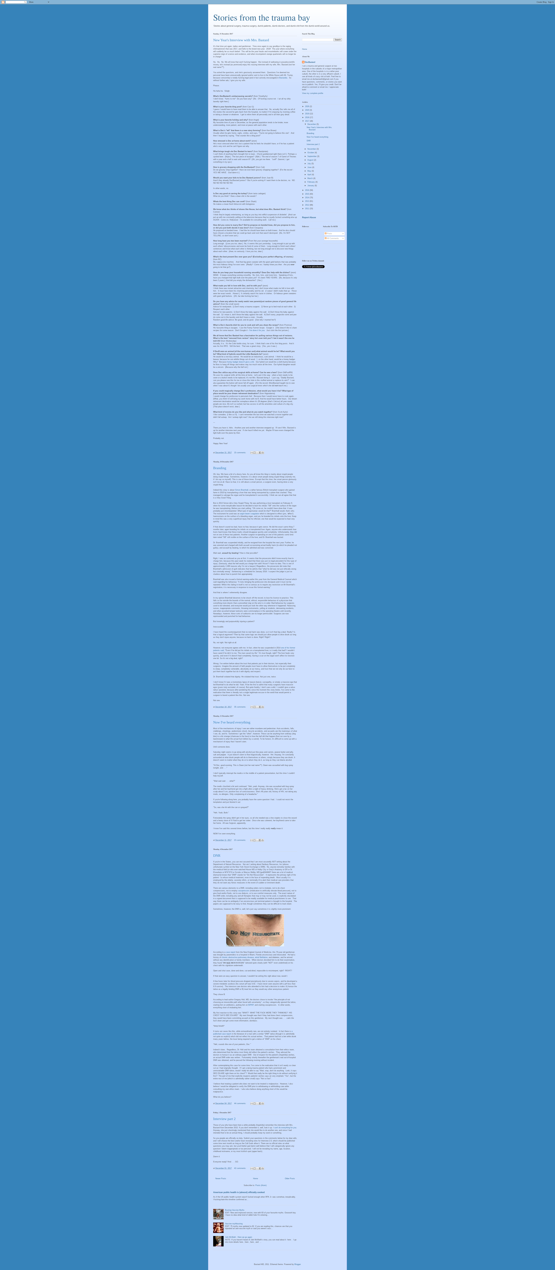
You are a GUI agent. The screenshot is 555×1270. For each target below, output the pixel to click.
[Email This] (251, 452)
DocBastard (310, 62)
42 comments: (240, 1168)
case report (230, 952)
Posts (329, 233)
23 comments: (240, 840)
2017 (307, 121)
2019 (307, 114)
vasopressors (243, 891)
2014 (307, 197)
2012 (307, 205)
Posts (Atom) (261, 1185)
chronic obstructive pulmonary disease (238, 957)
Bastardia (283, 78)
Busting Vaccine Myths (234, 1210)
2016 (307, 190)
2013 (307, 201)
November (312, 149)
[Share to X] (257, 452)
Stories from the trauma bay (261, 17)
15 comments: (240, 452)
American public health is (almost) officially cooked (239, 1192)
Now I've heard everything (231, 722)
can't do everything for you (285, 1127)
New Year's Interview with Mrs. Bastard (241, 40)
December (312, 124)
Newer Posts (220, 1178)
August (310, 160)
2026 (307, 106)
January (311, 185)
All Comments (332, 238)
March (310, 178)
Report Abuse (309, 217)
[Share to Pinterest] (262, 452)
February (311, 182)
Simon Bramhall (241, 490)
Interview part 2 (224, 1119)
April (309, 174)
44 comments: (240, 1103)
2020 (307, 110)
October (311, 152)
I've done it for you (257, 330)
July (309, 163)
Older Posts (290, 1178)
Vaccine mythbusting (234, 1224)
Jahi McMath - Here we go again (238, 1237)
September (312, 156)
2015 (307, 194)
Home (255, 1178)
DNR (216, 855)
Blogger (297, 1264)
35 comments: (240, 707)
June (309, 167)
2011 (307, 208)
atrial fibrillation (261, 957)
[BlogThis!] (254, 452)
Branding (219, 468)
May (309, 171)
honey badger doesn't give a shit (240, 362)
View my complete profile (312, 93)
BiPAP (251, 1005)
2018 (307, 117)
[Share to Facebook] (260, 452)
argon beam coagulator (249, 514)
